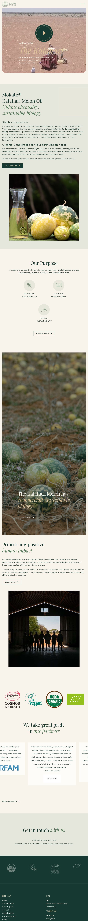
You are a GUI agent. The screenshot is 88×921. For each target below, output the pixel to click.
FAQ (47, 900)
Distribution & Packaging (56, 903)
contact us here (68, 159)
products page (56, 154)
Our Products (11, 166)
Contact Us (50, 907)
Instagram (50, 918)
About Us (6, 910)
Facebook (50, 915)
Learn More (26, 517)
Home (4, 900)
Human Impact (9, 916)
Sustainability (8, 913)
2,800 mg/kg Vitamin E (73, 126)
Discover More (42, 334)
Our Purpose (7, 907)
